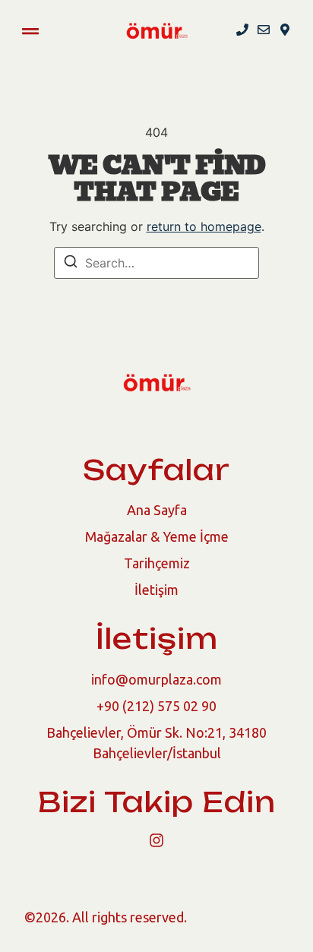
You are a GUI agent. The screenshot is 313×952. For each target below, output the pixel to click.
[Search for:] (156, 263)
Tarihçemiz (157, 563)
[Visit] (285, 31)
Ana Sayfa (157, 509)
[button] (30, 31)
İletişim (156, 589)
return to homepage (204, 226)
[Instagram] (156, 840)
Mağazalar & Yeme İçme (157, 536)
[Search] (70, 264)
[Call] (242, 31)
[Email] (264, 31)
